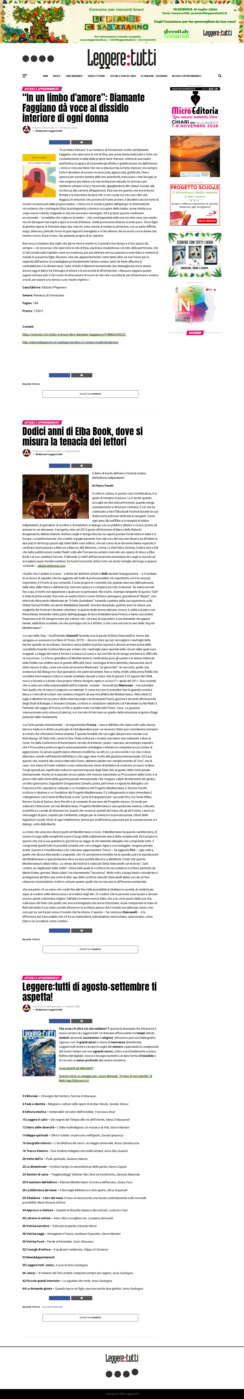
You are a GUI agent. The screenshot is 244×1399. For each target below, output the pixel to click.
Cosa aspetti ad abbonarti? (76, 1068)
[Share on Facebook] (59, 142)
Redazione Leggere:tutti (49, 131)
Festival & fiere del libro (123, 76)
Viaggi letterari (96, 76)
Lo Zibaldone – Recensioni (154, 76)
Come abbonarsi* (74, 76)
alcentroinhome (53, 1307)
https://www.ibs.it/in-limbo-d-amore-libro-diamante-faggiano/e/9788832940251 (74, 334)
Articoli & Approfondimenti (186, 76)
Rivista (56, 76)
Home (45, 76)
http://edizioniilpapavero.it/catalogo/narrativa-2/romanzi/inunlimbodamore (70, 342)
